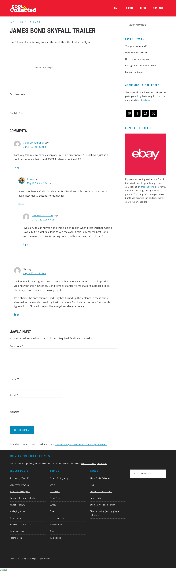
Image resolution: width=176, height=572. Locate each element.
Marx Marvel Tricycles (136, 52)
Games (53, 504)
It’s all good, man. (17, 531)
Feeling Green (16, 538)
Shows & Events (57, 524)
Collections (55, 491)
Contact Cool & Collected (101, 491)
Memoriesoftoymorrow (34, 142)
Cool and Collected (30, 8)
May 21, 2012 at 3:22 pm (34, 146)
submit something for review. (94, 463)
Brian (29, 179)
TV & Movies (55, 538)
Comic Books (55, 498)
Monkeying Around (18, 511)
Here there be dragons (137, 59)
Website (14, 411)
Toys (52, 531)
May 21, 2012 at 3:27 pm (39, 183)
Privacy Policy (96, 498)
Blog (92, 485)
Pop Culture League (58, 518)
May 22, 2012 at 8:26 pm (34, 273)
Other (21, 113)
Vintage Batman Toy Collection (140, 65)
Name (14, 379)
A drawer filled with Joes (20, 524)
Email (14, 395)
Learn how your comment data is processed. (81, 444)
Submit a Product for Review (102, 504)
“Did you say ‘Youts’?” (136, 46)
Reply (16, 167)
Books (52, 485)
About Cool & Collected (100, 478)
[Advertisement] (145, 229)
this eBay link (147, 186)
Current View (15, 518)
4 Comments (36, 22)
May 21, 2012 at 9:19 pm (43, 219)
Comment (16, 346)
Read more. (146, 100)
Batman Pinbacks (134, 71)
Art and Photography (59, 478)
